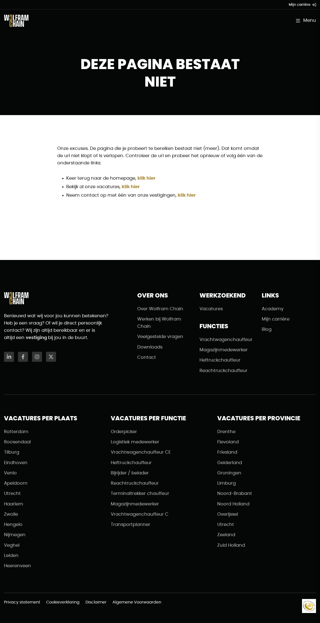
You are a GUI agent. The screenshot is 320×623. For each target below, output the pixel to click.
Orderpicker (124, 432)
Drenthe (226, 432)
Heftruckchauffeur (220, 360)
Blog (267, 329)
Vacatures (211, 309)
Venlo (10, 473)
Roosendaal (17, 442)
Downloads (149, 347)
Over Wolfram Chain (160, 309)
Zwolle (11, 514)
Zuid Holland (231, 545)
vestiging (37, 338)
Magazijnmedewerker (224, 350)
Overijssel (227, 514)
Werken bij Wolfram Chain (159, 323)
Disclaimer (96, 602)
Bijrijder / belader (130, 473)
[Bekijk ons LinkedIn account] (9, 357)
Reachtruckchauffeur (224, 371)
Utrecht (12, 493)
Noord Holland (233, 504)
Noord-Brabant (234, 493)
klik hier (147, 178)
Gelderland (229, 463)
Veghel (12, 545)
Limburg (226, 483)
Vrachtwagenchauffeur (226, 340)
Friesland (227, 452)
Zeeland (226, 535)
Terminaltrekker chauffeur (140, 493)
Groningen (229, 473)
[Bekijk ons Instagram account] (37, 357)
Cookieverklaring (63, 602)
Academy (273, 309)
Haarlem (13, 504)
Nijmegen (15, 535)
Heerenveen (17, 566)
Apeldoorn (16, 483)
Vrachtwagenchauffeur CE (141, 452)
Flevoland (228, 442)
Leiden (11, 555)
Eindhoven (16, 463)
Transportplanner (130, 524)
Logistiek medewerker (135, 442)
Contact (146, 357)
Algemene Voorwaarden (136, 602)
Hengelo (13, 524)
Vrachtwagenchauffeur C (139, 514)
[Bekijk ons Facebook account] (23, 357)
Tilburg (11, 452)
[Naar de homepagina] (16, 21)
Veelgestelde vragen (160, 337)
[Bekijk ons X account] (51, 357)
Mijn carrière (299, 5)
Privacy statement (22, 602)
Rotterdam (16, 432)
